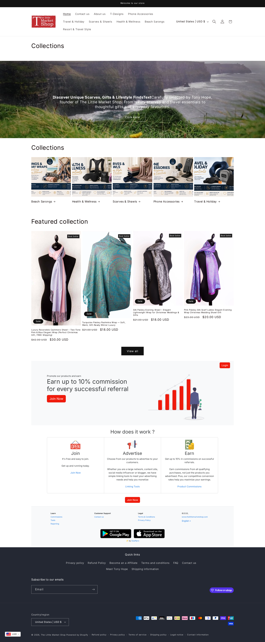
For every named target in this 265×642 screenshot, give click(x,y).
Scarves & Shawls (125, 201)
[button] (214, 22)
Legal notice (176, 634)
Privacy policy (75, 562)
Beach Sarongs (41, 201)
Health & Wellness (84, 201)
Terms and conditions (155, 562)
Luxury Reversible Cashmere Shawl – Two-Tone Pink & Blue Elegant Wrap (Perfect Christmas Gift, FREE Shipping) (56, 332)
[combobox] (13, 634)
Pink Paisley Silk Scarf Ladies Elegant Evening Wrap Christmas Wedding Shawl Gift (208, 311)
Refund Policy (97, 562)
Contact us (189, 562)
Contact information (198, 634)
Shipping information (145, 569)
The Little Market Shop (53, 635)
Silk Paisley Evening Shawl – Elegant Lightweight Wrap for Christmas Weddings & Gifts (156, 312)
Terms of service (137, 634)
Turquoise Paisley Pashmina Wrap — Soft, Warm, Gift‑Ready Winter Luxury (103, 323)
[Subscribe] (93, 589)
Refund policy (99, 634)
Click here (132, 117)
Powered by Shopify (77, 635)
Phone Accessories (167, 201)
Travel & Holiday (205, 201)
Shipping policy (158, 634)
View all (132, 351)
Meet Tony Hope (117, 569)
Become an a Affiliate (123, 562)
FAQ (175, 562)
